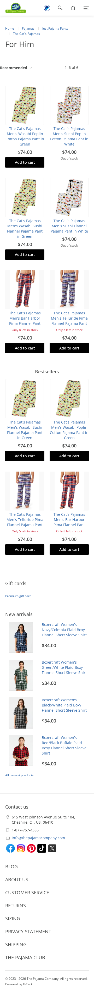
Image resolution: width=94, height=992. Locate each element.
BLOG (11, 866)
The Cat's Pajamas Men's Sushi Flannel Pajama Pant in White (69, 226)
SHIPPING (16, 944)
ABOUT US (16, 879)
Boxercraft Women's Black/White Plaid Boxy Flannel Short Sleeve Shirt (64, 705)
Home (9, 28)
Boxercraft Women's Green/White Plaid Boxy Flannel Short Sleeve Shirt (64, 667)
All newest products (19, 775)
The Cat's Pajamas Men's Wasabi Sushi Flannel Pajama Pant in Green (25, 228)
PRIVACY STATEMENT (28, 931)
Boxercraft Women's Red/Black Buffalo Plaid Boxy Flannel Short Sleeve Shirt (64, 745)
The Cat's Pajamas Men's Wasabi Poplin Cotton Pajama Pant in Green (24, 136)
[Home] (13, 8)
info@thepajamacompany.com (38, 837)
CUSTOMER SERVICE (27, 892)
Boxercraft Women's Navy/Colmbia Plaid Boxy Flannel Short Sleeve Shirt (64, 629)
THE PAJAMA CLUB (25, 957)
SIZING (12, 918)
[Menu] (86, 8)
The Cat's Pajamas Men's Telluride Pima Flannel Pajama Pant (69, 318)
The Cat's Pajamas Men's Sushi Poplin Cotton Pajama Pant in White (69, 136)
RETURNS (15, 905)
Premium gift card (18, 596)
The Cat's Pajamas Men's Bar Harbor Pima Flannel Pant (25, 318)
